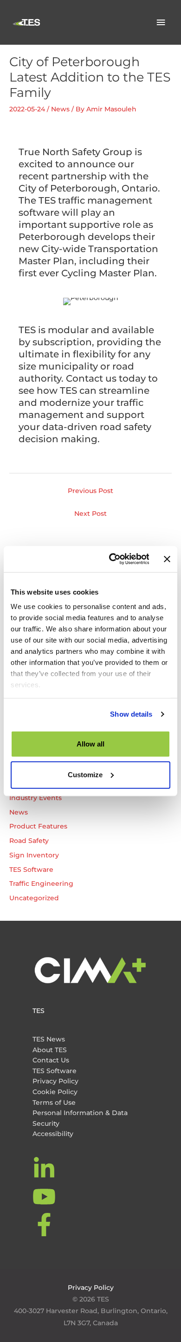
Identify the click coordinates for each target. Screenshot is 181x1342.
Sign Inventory (34, 855)
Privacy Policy (55, 1081)
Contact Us (50, 1060)
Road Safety (29, 840)
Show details (131, 714)
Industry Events (35, 797)
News (60, 109)
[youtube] (45, 1196)
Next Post (90, 513)
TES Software (31, 869)
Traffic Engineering (41, 883)
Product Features (38, 826)
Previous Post (90, 490)
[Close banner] (167, 559)
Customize (85, 775)
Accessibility (52, 1133)
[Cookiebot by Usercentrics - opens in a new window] (111, 559)
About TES (49, 1050)
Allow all (90, 743)
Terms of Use (54, 1102)
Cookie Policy (55, 1092)
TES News (48, 1039)
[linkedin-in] (45, 1168)
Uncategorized (34, 898)
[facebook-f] (45, 1224)
